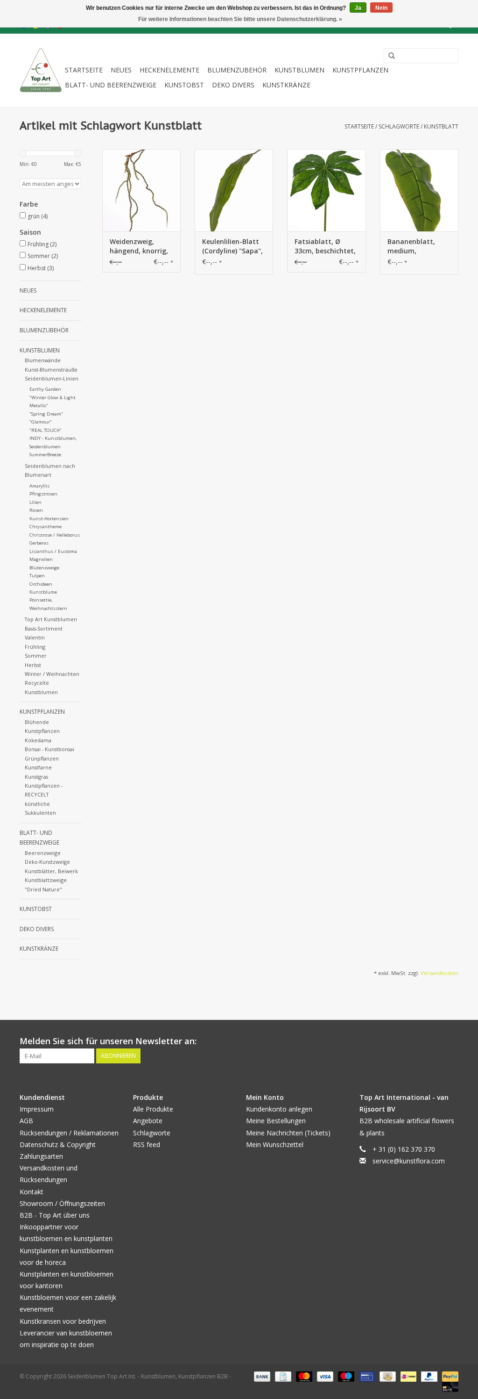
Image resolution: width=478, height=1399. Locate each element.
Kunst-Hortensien (49, 519)
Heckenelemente (169, 69)
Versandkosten (439, 972)
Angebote (147, 1120)
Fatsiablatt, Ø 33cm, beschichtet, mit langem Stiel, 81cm (325, 246)
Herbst (41, 268)
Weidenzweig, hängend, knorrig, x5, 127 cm (139, 246)
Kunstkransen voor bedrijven (63, 1321)
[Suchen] (388, 56)
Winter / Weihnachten (52, 673)
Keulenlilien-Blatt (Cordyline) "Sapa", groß (232, 246)
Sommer (43, 256)
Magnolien (41, 559)
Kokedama (38, 740)
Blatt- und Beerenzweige (110, 84)
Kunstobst (184, 84)
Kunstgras (36, 776)
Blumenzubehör (237, 69)
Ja (358, 8)
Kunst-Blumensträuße (51, 369)
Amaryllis (39, 486)
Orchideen (40, 584)
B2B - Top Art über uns (55, 1215)
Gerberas (39, 543)
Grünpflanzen (42, 758)
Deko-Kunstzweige (47, 861)
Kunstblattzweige (46, 879)
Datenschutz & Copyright (58, 1144)
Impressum (37, 1109)
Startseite (84, 69)
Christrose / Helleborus (54, 535)
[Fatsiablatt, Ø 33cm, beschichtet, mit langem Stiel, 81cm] (326, 190)
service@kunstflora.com (409, 1160)
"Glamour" (40, 422)
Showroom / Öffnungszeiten (62, 1203)
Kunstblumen (299, 69)
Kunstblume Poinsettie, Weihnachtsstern (48, 600)
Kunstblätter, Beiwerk (51, 871)
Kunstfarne (38, 767)
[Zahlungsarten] (261, 1376)
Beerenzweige (43, 852)
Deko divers (233, 84)
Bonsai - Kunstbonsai (49, 749)
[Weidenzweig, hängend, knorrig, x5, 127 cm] (141, 190)
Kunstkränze (286, 84)
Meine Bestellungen (276, 1120)
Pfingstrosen (43, 494)
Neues (121, 69)
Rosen (36, 510)
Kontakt (31, 1191)
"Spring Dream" (46, 414)
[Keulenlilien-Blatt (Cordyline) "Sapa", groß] (234, 190)
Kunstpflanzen (360, 69)
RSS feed (146, 1144)
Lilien (35, 502)
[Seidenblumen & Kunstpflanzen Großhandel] (41, 70)
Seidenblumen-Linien (51, 378)
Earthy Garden (45, 389)
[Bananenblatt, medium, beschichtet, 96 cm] (419, 190)
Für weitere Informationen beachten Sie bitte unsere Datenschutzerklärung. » (240, 19)
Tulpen (37, 576)
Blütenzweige (44, 568)
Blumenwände (43, 360)
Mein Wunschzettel (274, 1144)
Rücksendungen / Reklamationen (69, 1132)
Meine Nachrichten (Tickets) (288, 1132)
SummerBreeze (45, 455)
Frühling (42, 244)
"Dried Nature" (43, 889)
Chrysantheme (45, 527)
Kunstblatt (441, 126)
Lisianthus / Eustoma (53, 551)
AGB (26, 1120)
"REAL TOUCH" (45, 430)
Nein (381, 8)
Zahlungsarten (41, 1156)
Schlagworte (399, 126)
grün (38, 216)
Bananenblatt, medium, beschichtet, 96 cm (418, 246)
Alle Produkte (153, 1109)
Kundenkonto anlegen (279, 1109)
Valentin (35, 637)
